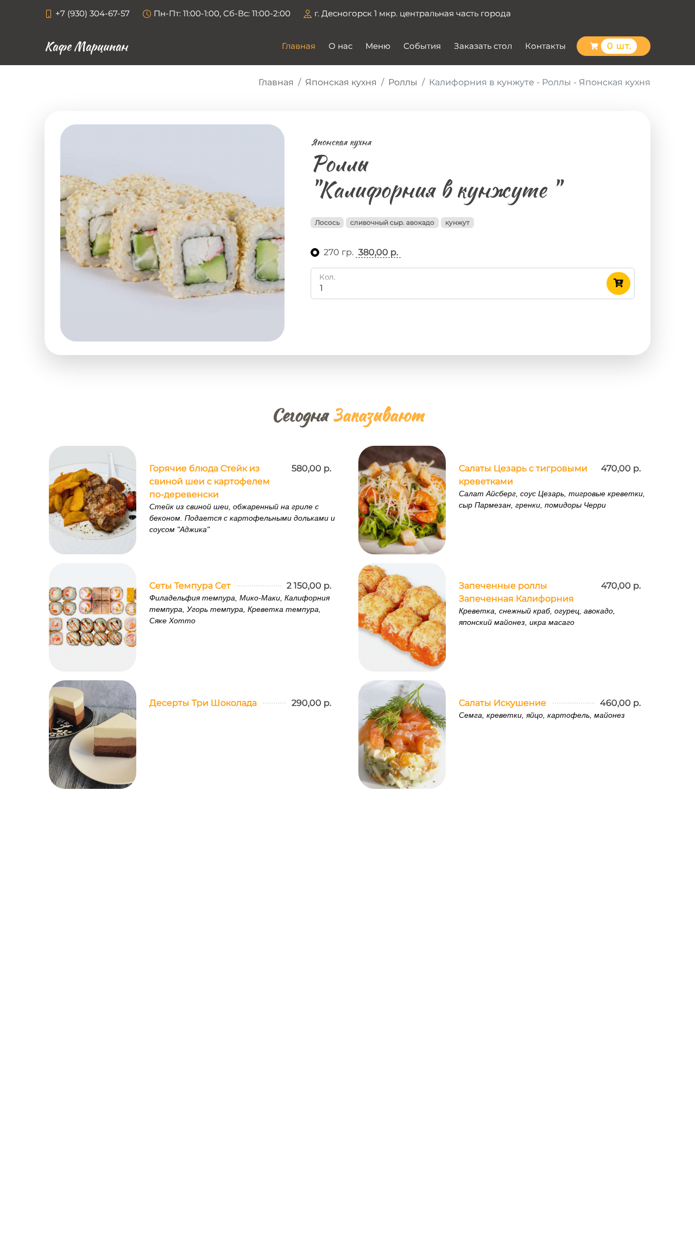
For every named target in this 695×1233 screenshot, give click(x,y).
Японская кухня (341, 82)
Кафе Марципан (86, 46)
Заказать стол (483, 46)
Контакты (545, 46)
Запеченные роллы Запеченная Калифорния (516, 592)
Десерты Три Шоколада (203, 703)
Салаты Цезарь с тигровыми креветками (523, 474)
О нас (340, 46)
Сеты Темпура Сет (190, 585)
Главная (298, 46)
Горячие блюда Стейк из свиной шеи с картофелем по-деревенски (209, 481)
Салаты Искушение (502, 703)
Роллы (403, 82)
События (422, 46)
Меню (377, 46)
